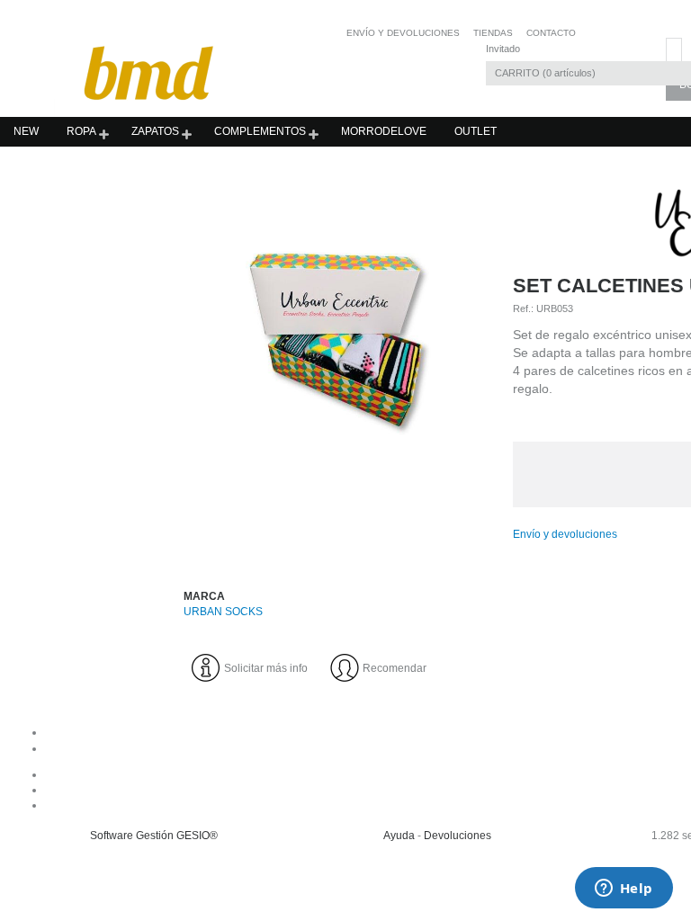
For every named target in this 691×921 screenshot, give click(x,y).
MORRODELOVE (383, 131)
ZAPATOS (155, 131)
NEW (26, 131)
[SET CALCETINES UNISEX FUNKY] (338, 335)
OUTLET (475, 131)
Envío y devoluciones (565, 534)
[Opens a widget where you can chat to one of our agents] (623, 889)
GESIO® (197, 835)
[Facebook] (445, 774)
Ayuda (399, 835)
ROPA (81, 131)
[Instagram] (445, 789)
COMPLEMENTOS (260, 131)
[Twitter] (445, 805)
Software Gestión (132, 835)
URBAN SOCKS (223, 611)
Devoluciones (457, 835)
